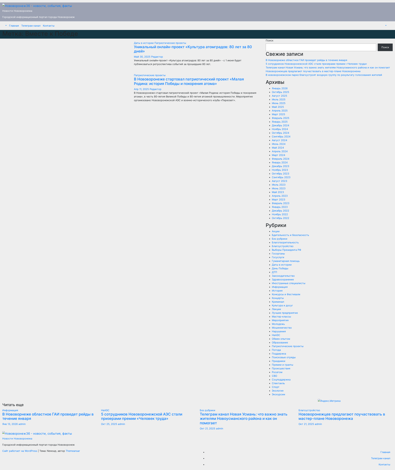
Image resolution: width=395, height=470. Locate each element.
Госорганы (278, 253)
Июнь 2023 (278, 188)
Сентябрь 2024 (281, 136)
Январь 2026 (280, 88)
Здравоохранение (283, 279)
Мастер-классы (281, 316)
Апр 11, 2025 (141, 89)
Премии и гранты (282, 364)
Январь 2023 (280, 206)
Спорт (275, 386)
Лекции (276, 309)
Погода (276, 349)
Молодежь (278, 323)
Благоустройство (282, 246)
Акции (276, 231)
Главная (14, 25)
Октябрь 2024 (280, 132)
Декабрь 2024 (280, 125)
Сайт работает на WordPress (20, 450)
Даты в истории (144, 42)
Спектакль (278, 383)
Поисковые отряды (284, 357)
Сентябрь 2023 (281, 177)
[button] (6, 25)
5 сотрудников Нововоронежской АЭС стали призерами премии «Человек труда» (317, 63)
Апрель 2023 (280, 195)
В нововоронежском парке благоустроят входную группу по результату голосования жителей (324, 74)
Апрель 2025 (280, 110)
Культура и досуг (282, 305)
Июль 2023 (278, 184)
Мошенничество (282, 327)
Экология (277, 390)
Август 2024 (279, 140)
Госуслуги (278, 257)
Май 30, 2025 (142, 56)
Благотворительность (285, 242)
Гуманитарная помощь (286, 260)
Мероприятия (280, 320)
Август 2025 (279, 95)
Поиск (269, 40)
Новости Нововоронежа (17, 10)
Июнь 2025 (278, 103)
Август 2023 (279, 181)
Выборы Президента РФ (286, 249)
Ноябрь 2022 (280, 214)
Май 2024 (278, 147)
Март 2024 (278, 155)
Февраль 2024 (280, 158)
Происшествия (281, 368)
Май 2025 (278, 106)
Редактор (157, 56)
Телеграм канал (30, 25)
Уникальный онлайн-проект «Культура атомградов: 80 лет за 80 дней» (193, 49)
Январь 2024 (280, 162)
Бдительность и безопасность (290, 235)
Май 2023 (278, 192)
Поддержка (279, 353)
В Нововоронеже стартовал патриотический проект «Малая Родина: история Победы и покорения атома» (189, 81)
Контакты (48, 25)
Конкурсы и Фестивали (286, 294)
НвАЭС (276, 335)
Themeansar (73, 450)
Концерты (278, 298)
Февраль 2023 (280, 203)
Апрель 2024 (280, 151)
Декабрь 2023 (280, 166)
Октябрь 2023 (280, 173)
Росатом (277, 372)
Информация (280, 286)
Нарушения (279, 331)
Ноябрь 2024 (280, 129)
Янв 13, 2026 (10, 424)
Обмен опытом (281, 338)
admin (22, 424)
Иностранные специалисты (288, 283)
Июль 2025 (278, 99)
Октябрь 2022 (280, 218)
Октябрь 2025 (280, 92)
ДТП (274, 272)
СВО (274, 375)
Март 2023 (278, 199)
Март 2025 (278, 114)
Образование (280, 342)
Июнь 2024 (278, 143)
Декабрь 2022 (280, 210)
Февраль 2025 (280, 118)
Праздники (278, 361)
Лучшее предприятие (285, 312)
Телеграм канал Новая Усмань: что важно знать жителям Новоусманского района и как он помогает (328, 67)
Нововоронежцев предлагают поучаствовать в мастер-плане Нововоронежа (313, 71)
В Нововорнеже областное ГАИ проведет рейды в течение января (306, 60)
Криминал (278, 301)
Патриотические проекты (170, 42)
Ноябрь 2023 (280, 169)
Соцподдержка (281, 379)
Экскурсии (278, 394)
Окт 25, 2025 (109, 424)
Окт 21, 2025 (207, 428)
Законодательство (283, 275)
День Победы (280, 268)
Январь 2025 (280, 121)
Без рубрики (279, 238)
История (277, 290)
